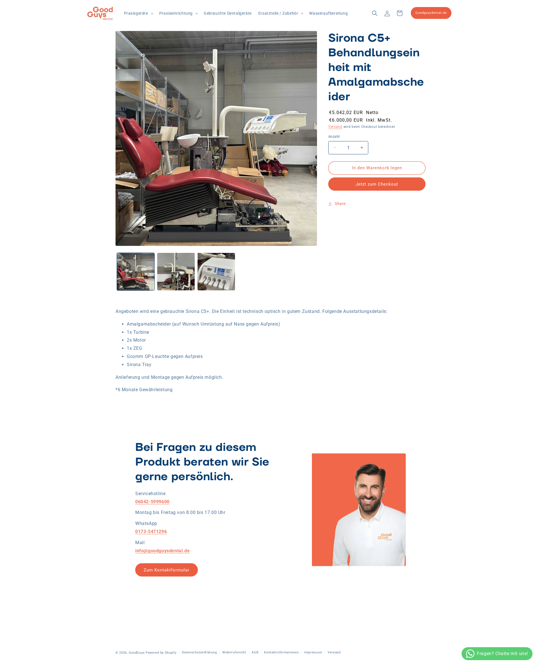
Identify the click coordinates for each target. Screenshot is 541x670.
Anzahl (334, 136)
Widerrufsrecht (234, 652)
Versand (335, 127)
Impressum (313, 652)
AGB (255, 652)
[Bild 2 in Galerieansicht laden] (176, 271)
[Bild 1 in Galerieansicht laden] (135, 271)
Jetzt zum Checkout (377, 184)
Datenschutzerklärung (199, 652)
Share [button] (340, 203)
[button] (138, 13)
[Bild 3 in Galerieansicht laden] (216, 271)
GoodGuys (137, 653)
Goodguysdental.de (431, 13)
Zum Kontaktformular (166, 570)
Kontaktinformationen (281, 652)
